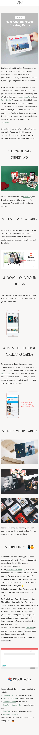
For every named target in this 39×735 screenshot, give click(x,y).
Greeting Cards (9, 702)
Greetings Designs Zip (12, 705)
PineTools (30, 628)
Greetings (5, 123)
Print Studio (6, 100)
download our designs (16, 570)
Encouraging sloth (10, 714)
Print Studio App (10, 699)
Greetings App (9, 695)
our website (25, 97)
